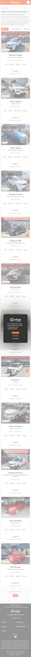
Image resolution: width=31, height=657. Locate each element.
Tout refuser (15, 335)
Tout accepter (15, 332)
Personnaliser (16, 338)
